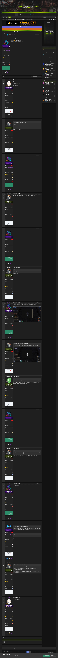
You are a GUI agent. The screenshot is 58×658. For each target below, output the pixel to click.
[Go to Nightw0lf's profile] (9, 526)
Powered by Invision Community (50, 652)
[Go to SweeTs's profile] (9, 83)
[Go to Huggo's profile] (43, 87)
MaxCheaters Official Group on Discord (22, 26)
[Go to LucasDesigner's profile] (43, 69)
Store (23, 15)
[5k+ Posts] (9, 633)
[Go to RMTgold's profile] (43, 94)
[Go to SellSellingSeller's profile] (43, 83)
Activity (20, 15)
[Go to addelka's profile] (43, 91)
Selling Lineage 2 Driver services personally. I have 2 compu (49, 95)
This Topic (52, 17)
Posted (50, 65)
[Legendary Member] (7, 72)
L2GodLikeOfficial (9, 376)
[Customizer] (12, 17)
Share (33, 34)
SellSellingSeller (47, 84)
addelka (46, 91)
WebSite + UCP (47, 90)
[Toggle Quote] (14, 122)
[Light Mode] (14, 17)
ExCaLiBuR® (9, 193)
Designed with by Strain (6, 651)
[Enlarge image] (27, 354)
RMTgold (46, 96)
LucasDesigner (48, 70)
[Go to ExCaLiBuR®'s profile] (9, 124)
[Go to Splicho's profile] (43, 49)
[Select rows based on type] (32, 76)
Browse (16, 15)
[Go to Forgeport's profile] (43, 100)
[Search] (55, 17)
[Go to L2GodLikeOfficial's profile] (9, 380)
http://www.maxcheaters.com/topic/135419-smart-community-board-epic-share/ (24, 195)
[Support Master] (7, 558)
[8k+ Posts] (7, 633)
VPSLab (47, 65)
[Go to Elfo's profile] (43, 54)
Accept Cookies (46, 655)
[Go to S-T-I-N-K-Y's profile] (7, 35)
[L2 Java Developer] (5, 72)
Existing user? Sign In (5, 17)
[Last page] (8, 76)
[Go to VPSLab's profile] (43, 64)
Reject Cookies (53, 655)
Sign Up (10, 17)
